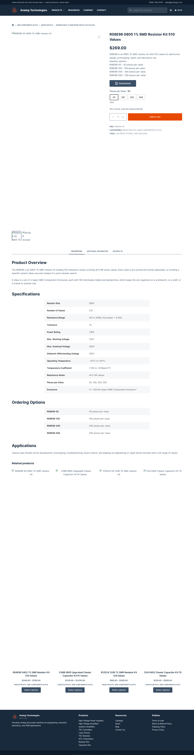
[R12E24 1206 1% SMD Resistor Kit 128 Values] (119, 568)
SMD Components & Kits (150, 130)
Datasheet (125, 83)
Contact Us (120, 730)
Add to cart (155, 117)
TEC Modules (84, 736)
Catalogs (119, 720)
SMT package (140, 133)
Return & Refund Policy (162, 723)
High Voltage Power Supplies (91, 720)
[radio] (114, 97)
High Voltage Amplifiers (89, 723)
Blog (117, 727)
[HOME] (13, 25)
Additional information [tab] (97, 251)
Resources (74, 10)
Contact (101, 10)
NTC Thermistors (86, 739)
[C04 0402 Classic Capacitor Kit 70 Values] (163, 568)
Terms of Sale (158, 720)
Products (57, 10)
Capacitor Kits (64, 685)
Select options (31, 690)
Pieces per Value (118, 91)
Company (88, 10)
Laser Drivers (84, 733)
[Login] (171, 10)
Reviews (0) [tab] (118, 251)
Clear (112, 102)
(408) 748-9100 (156, 2)
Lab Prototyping (124, 133)
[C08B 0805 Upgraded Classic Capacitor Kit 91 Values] (75, 568)
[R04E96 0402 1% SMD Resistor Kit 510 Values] (31, 568)
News (117, 723)
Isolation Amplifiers (87, 727)
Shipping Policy (158, 727)
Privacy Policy (158, 730)
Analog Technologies (33, 10)
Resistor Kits (129, 130)
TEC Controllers (85, 730)
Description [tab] (76, 251)
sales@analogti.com (173, 2)
